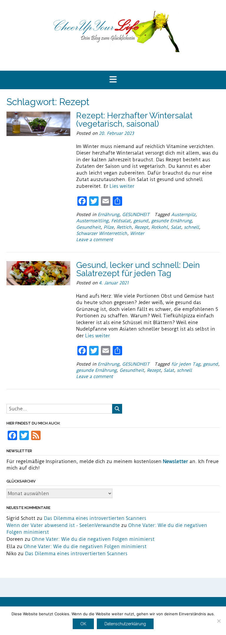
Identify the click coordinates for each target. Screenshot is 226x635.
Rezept (141, 227)
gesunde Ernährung (171, 220)
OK (83, 623)
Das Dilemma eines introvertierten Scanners (95, 518)
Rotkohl (159, 227)
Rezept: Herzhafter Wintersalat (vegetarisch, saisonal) (134, 120)
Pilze (109, 227)
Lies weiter (122, 186)
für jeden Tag (185, 364)
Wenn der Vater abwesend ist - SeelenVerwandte (63, 525)
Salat (176, 227)
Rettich (124, 227)
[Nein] (219, 621)
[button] (113, 80)
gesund (140, 220)
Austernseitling (92, 220)
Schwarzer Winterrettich (101, 233)
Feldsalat (120, 220)
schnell (191, 227)
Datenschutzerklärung (125, 623)
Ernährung (108, 214)
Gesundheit (88, 227)
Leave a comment (94, 239)
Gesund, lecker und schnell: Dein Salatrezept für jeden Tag (138, 269)
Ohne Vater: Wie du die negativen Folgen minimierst (93, 539)
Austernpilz (183, 214)
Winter (137, 233)
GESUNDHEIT (136, 214)
